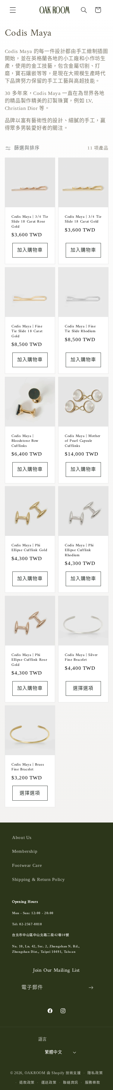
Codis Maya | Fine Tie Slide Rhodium (80, 329)
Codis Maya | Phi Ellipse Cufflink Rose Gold (29, 660)
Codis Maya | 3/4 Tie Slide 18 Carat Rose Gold (29, 221)
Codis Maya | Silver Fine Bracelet (81, 658)
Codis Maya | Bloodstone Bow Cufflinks (25, 440)
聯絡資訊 (70, 1082)
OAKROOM (35, 1073)
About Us (22, 837)
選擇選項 (83, 688)
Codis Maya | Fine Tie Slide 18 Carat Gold (26, 331)
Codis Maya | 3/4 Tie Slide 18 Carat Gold (83, 219)
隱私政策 (95, 1073)
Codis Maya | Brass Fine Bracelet (27, 767)
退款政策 (27, 1082)
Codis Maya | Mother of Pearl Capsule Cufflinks (83, 440)
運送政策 (49, 1082)
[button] (13, 10)
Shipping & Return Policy (38, 879)
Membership (24, 851)
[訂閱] (91, 987)
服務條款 (92, 1082)
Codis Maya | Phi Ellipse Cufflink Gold (29, 548)
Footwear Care (27, 865)
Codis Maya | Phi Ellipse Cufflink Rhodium (79, 550)
